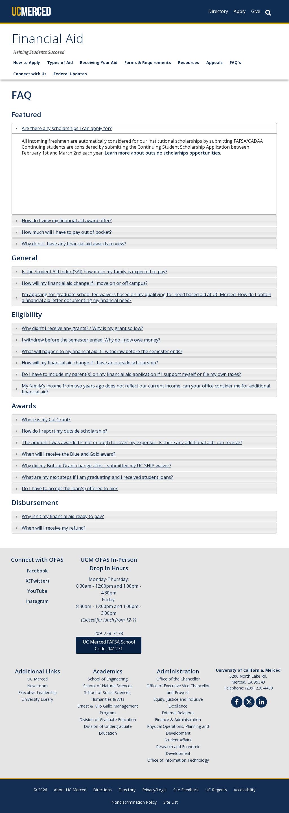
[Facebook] (236, 702)
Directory (218, 11)
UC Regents (216, 789)
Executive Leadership (37, 692)
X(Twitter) (37, 581)
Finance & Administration (178, 719)
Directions (102, 789)
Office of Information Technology (178, 760)
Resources (188, 62)
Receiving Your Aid (98, 62)
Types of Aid (60, 62)
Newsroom (37, 685)
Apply (240, 11)
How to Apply (26, 62)
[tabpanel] (144, 174)
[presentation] (67, 128)
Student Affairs (178, 740)
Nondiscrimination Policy (134, 802)
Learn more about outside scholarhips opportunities (162, 153)
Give (255, 11)
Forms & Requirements (147, 62)
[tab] (144, 128)
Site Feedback (186, 789)
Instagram (37, 601)
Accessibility (244, 789)
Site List (170, 802)
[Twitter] (249, 701)
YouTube (37, 591)
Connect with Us (30, 73)
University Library (37, 699)
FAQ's (235, 62)
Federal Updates (70, 73)
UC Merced (37, 679)
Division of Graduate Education (107, 719)
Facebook (37, 571)
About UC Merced (70, 789)
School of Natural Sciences (107, 685)
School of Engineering (108, 679)
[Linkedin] (261, 702)
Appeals (214, 62)
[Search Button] (268, 12)
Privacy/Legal (154, 789)
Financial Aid (48, 40)
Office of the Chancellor (178, 679)
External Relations (178, 712)
